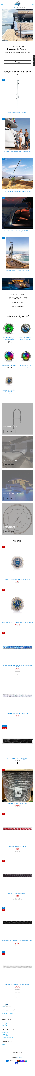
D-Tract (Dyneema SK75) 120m (17, 803)
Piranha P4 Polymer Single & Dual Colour (9, 338)
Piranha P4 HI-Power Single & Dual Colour (25, 338)
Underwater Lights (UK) (17, 316)
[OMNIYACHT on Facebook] (4, 1013)
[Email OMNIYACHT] (2, 1013)
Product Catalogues (7, 1037)
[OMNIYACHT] (17, 4)
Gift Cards (4, 1025)
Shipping (4, 1034)
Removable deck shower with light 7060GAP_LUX (17, 231)
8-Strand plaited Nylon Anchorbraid (17, 713)
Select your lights (17, 302)
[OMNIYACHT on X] (10, 1013)
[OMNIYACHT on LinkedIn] (8, 1013)
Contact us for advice (17, 307)
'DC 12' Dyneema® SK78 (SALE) (17, 893)
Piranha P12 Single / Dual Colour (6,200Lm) (17, 579)
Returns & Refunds (7, 1036)
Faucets (17, 62)
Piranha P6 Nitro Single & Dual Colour (9, 390)
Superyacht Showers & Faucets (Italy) (17, 72)
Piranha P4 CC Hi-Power (25, 366)
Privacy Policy (6, 1024)
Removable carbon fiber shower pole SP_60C (17, 152)
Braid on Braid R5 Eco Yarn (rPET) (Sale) (17, 984)
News (3, 1044)
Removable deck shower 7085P (17, 112)
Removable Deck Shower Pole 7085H (17, 270)
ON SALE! (17, 541)
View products (9, 431)
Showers (17, 58)
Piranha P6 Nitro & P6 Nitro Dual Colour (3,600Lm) (17, 622)
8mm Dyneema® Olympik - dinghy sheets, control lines (17, 665)
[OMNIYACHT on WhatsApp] (12, 1013)
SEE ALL (17, 998)
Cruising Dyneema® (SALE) (17, 846)
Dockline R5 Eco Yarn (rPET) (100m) (17, 759)
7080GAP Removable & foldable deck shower (17, 191)
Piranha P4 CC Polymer (9, 365)
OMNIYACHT (19, 1057)
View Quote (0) (34, 60)
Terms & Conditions (7, 1022)
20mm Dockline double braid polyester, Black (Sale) (17, 940)
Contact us (5, 1032)
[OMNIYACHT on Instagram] (6, 1013)
